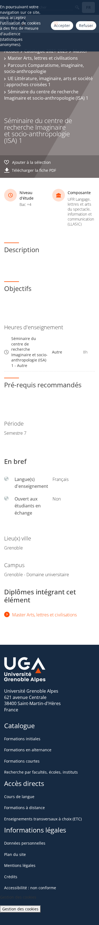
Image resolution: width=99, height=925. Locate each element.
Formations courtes (22, 761)
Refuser (86, 25)
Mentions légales (19, 865)
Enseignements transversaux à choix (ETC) (43, 818)
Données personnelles (24, 843)
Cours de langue (19, 796)
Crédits (10, 876)
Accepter (62, 25)
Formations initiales (22, 738)
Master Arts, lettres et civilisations (43, 58)
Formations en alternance (27, 749)
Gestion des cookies (20, 909)
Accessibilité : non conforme (30, 887)
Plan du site (15, 854)
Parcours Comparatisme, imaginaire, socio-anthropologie (44, 68)
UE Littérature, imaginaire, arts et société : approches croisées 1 (48, 81)
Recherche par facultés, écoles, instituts (41, 772)
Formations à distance (24, 807)
